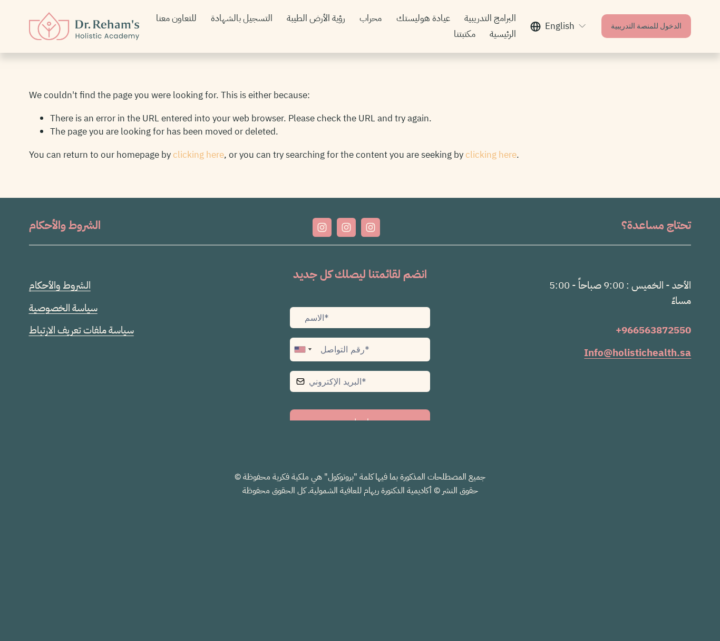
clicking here (198, 154)
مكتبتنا (464, 34)
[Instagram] (322, 227)
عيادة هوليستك (423, 18)
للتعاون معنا (176, 18)
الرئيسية (503, 34)
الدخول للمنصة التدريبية (646, 27)
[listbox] (558, 26)
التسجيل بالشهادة (242, 18)
